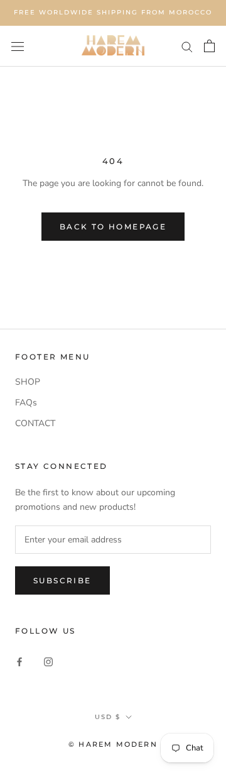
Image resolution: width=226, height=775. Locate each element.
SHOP (27, 382)
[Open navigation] (17, 46)
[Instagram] (48, 661)
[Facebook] (19, 661)
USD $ (108, 717)
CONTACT (35, 423)
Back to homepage (113, 226)
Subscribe (62, 580)
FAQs (26, 403)
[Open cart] (209, 46)
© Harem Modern (113, 744)
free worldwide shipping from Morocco (113, 12)
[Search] (187, 46)
